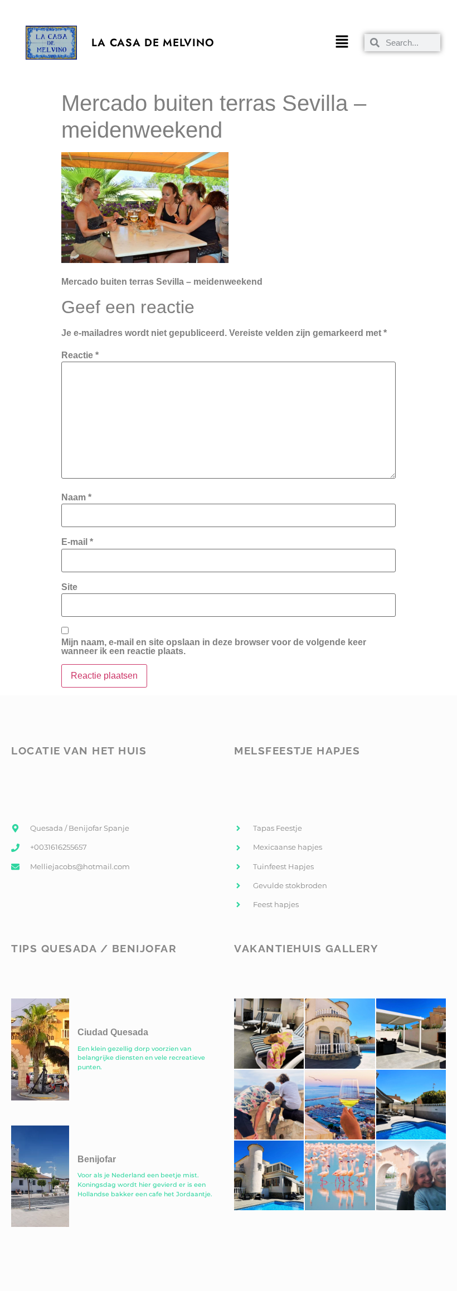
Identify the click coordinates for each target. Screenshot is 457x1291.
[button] (342, 42)
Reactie (80, 355)
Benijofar (96, 1159)
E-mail (77, 542)
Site (69, 587)
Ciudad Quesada (112, 1032)
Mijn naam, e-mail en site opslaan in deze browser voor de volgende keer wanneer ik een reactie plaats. (213, 647)
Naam (76, 497)
